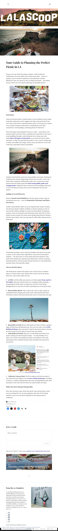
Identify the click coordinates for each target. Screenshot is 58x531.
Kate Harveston (12, 401)
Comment (46, 443)
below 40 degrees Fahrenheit (20, 138)
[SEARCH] (8, 4)
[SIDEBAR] (29, 476)
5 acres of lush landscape (36, 378)
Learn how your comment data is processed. (38, 451)
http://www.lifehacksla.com (32, 372)
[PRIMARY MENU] (50, 4)
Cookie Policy (29, 528)
